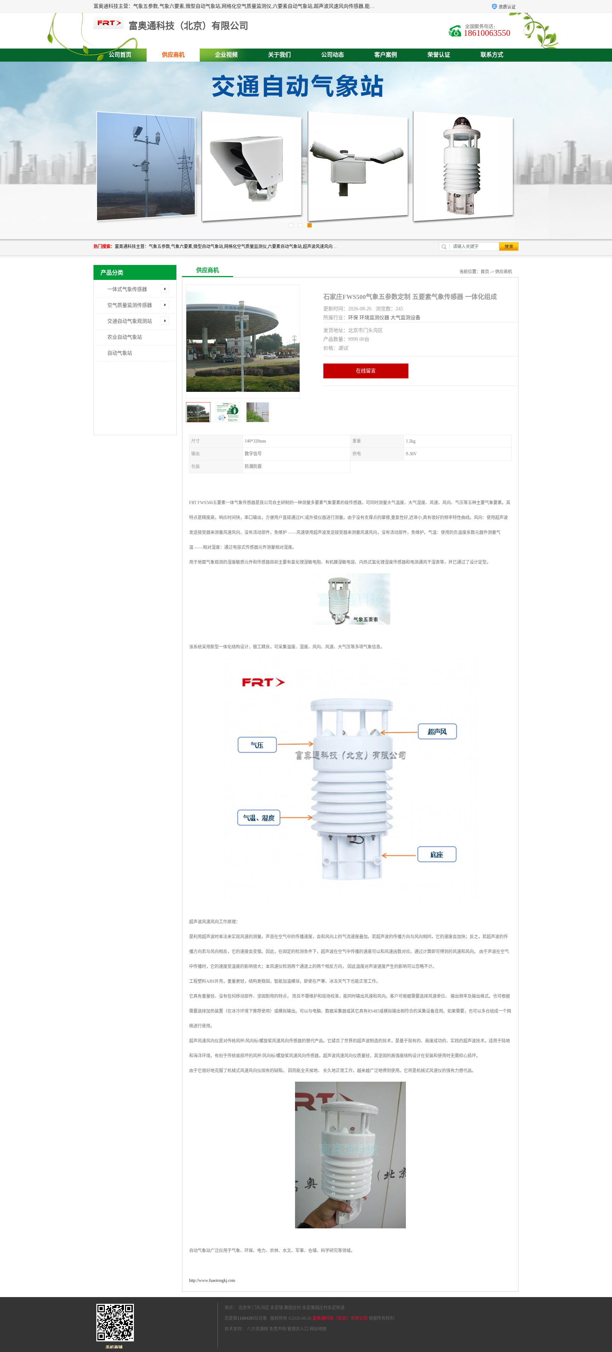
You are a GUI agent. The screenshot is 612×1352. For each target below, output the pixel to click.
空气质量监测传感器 (129, 305)
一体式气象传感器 (127, 289)
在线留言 (366, 370)
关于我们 (279, 55)
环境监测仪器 (374, 317)
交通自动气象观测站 (129, 321)
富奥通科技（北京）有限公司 (340, 1318)
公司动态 (332, 55)
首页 (485, 271)
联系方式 (492, 55)
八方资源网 (257, 1328)
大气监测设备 (405, 317)
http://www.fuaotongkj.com (212, 1280)
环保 (353, 317)
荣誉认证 (438, 55)
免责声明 (277, 1328)
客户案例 (385, 55)
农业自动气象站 (124, 337)
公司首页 (120, 55)
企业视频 (226, 55)
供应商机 (173, 55)
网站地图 (318, 1328)
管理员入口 (297, 1328)
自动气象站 (119, 353)
